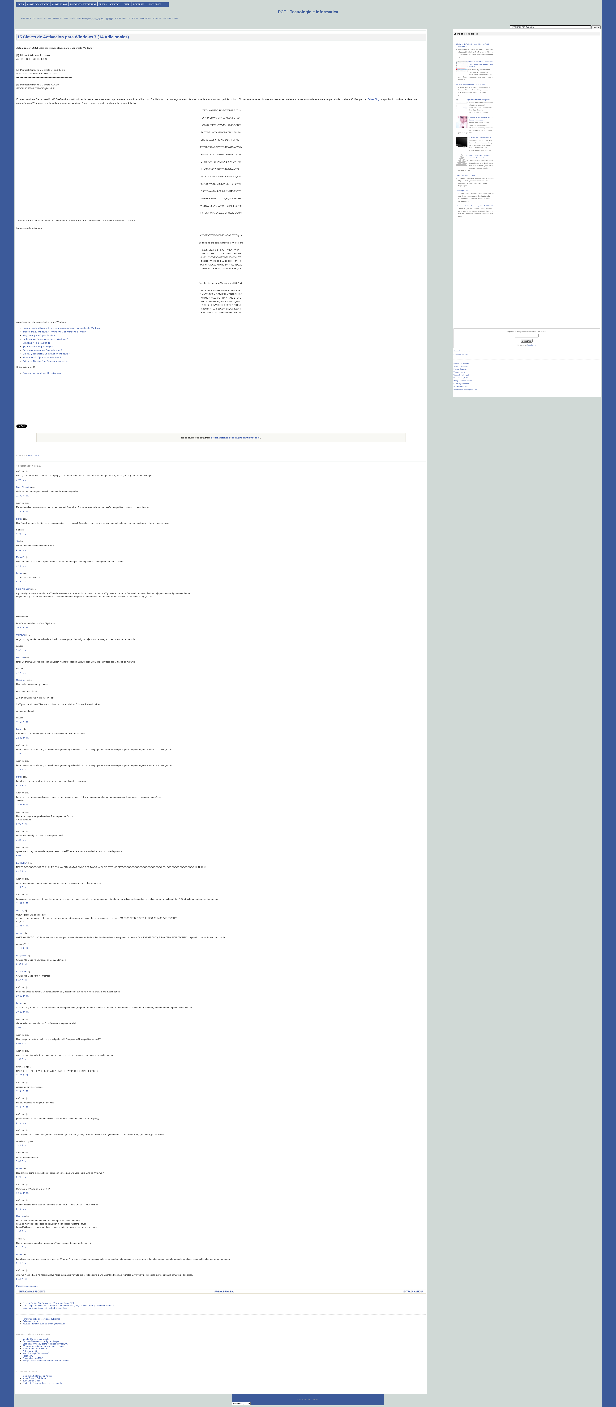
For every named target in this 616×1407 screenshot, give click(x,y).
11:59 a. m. (22, 722)
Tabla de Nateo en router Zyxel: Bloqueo (41, 1341)
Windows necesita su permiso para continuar (43, 1346)
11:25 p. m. (22, 1075)
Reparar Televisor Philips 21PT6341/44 (470, 84)
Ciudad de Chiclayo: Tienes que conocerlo (42, 1383)
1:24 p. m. (22, 840)
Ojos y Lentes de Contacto (463, 381)
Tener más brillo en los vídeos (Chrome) (41, 1319)
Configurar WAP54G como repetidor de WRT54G (45, 1344)
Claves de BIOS (59, 4)
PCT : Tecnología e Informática (308, 11)
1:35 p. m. (22, 1231)
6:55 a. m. (22, 964)
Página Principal (224, 1291)
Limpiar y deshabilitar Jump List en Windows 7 (46, 353)
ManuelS (20, 557)
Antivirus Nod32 (30, 1351)
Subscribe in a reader (462, 351)
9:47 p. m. (22, 871)
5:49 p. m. (22, 1209)
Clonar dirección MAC (33, 1358)
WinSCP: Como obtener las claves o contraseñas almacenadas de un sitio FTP (479, 64)
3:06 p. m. (22, 1027)
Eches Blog (373, 99)
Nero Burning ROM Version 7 (36, 1353)
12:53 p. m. (22, 804)
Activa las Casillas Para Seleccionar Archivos (45, 361)
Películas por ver (30, 1321)
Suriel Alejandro (23, 487)
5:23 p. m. (22, 1177)
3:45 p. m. (22, 1123)
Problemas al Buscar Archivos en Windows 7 (45, 339)
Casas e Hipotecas (460, 366)
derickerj (20, 910)
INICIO (21, 4)
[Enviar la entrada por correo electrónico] (16, 451)
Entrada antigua (413, 1291)
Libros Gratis (154, 4)
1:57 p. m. (22, 650)
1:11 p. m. (21, 550)
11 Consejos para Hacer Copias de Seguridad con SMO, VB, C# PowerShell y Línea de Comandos (68, 1305)
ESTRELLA (21, 863)
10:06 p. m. (22, 996)
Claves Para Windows (38, 4)
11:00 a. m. (22, 496)
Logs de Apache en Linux (465, 175)
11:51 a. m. (22, 903)
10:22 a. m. (22, 627)
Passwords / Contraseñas (83, 4)
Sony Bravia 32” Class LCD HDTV (478, 137)
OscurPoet (21, 680)
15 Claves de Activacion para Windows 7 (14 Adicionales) (73, 37)
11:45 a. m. (22, 1091)
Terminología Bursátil (461, 375)
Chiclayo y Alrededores (461, 384)
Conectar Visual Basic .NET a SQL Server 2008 (45, 1308)
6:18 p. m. (22, 581)
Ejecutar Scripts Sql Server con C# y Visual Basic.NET (48, 1303)
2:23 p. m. (22, 753)
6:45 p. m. (22, 785)
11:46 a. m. (22, 1107)
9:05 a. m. (22, 824)
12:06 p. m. (22, 1193)
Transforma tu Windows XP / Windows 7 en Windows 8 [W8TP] (54, 331)
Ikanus (19, 519)
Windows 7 (115, 4)
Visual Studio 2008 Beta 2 (35, 1348)
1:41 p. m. (22, 1145)
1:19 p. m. (22, 887)
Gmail (127, 4)
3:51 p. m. (22, 566)
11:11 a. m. (22, 948)
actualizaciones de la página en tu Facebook (235, 437)
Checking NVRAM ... (463, 190)
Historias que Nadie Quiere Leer (465, 389)
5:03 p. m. (22, 855)
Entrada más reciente (32, 1291)
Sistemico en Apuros (461, 363)
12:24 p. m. (22, 511)
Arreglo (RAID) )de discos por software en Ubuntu (45, 1360)
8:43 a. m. (22, 1279)
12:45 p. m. (22, 738)
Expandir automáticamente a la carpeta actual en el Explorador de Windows (61, 328)
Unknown (20, 635)
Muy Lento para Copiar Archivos (39, 335)
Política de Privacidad (461, 354)
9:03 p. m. (22, 1043)
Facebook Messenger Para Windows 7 (42, 350)
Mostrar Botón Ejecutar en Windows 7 (42, 357)
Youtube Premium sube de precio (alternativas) (44, 1324)
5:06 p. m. (22, 1161)
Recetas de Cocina (460, 387)
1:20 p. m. (22, 534)
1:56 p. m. (22, 1059)
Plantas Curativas (459, 369)
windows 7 (33, 455)
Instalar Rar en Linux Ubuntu (36, 1339)
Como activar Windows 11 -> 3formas (42, 373)
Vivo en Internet (459, 372)
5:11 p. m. (21, 1247)
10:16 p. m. (22, 1012)
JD (17, 541)
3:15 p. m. (22, 1263)
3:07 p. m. (22, 480)
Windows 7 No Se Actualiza (36, 342)
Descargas (138, 4)
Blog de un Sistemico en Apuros (37, 1376)
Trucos (103, 4)
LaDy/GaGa (21, 955)
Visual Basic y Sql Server (35, 1378)
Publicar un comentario (27, 1286)
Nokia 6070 (28, 1356)
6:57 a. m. (22, 980)
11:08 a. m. (22, 926)
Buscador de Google (32, 1381)
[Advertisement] (221, 44)
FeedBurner (531, 345)
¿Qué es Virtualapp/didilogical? (38, 346)
